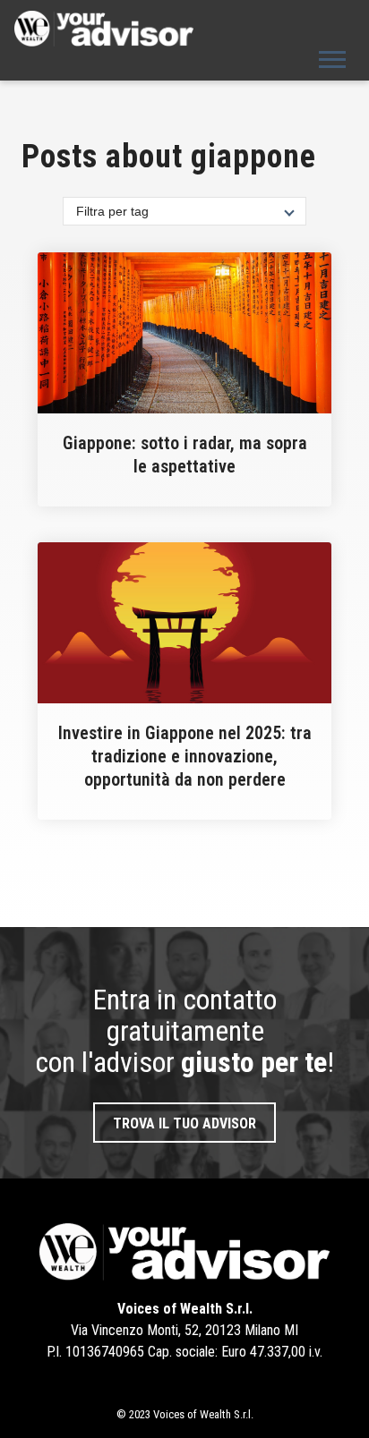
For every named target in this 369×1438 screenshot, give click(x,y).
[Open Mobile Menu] (332, 57)
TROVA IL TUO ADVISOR (184, 1123)
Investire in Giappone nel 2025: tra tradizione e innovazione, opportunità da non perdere (185, 756)
